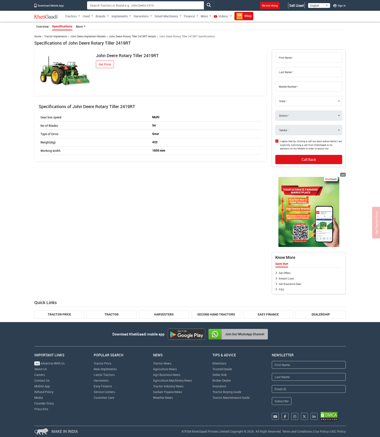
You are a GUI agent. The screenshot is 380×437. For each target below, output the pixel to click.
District (283, 115)
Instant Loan (286, 278)
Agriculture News (165, 369)
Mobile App (42, 386)
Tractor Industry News (168, 386)
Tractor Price (59, 314)
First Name (285, 57)
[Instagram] (294, 416)
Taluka (283, 130)
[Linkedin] (314, 416)
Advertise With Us (50, 363)
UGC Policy (338, 431)
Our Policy (321, 431)
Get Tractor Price (377, 222)
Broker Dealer (221, 380)
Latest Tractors (104, 375)
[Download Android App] (186, 334)
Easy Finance (268, 314)
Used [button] (86, 16)
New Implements (105, 369)
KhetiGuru (219, 363)
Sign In (341, 5)
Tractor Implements (55, 36)
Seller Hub (219, 375)
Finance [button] (189, 16)
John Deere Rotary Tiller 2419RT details (132, 36)
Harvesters (164, 314)
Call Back (308, 159)
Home (37, 36)
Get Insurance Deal (290, 284)
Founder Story (44, 403)
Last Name (285, 72)
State (282, 101)
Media (38, 397)
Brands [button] (101, 16)
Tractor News (162, 363)
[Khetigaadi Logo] (46, 16)
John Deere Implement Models (88, 36)
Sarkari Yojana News (167, 392)
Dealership (321, 314)
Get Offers (284, 273)
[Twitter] (304, 416)
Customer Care (104, 397)
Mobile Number (288, 86)
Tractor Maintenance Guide (231, 397)
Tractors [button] (71, 16)
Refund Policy (43, 392)
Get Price (105, 64)
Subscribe (282, 401)
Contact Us (41, 380)
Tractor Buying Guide (226, 392)
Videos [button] (223, 16)
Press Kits (41, 409)
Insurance (219, 386)
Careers (39, 375)
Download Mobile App (50, 5)
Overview (42, 26)
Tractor (111, 314)
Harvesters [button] (141, 16)
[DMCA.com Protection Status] (329, 416)
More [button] (204, 16)
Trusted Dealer (222, 369)
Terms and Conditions (297, 431)
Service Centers (104, 392)
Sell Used (296, 5)
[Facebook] (285, 416)
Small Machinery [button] (166, 16)
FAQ (281, 289)
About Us (40, 369)
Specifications (62, 26)
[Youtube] (275, 416)
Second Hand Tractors (216, 314)
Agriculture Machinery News (172, 380)
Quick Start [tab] (281, 263)
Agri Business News (166, 375)
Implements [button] (119, 16)
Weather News (163, 397)
